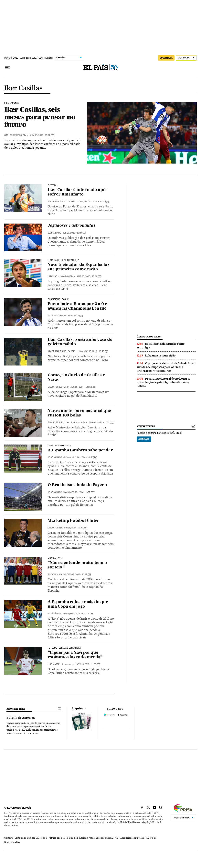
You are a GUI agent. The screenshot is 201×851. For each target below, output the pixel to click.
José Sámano (55, 457)
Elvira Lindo (54, 233)
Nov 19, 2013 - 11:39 (88, 664)
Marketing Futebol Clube (73, 521)
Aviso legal (41, 838)
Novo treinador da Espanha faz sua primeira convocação (78, 267)
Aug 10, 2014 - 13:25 (82, 387)
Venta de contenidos (25, 838)
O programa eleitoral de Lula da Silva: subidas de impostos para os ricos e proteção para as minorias (166, 367)
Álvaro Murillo (56, 422)
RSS (147, 838)
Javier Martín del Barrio (61, 201)
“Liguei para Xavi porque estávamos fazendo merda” (75, 655)
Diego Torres (55, 387)
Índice (153, 838)
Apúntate (143, 439)
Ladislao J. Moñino (58, 276)
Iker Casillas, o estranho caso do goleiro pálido (80, 342)
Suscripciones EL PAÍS (107, 838)
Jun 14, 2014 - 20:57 (84, 457)
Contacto (9, 838)
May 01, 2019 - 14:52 (96, 201)
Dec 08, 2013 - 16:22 (79, 574)
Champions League (58, 299)
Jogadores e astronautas (71, 226)
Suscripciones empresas (132, 838)
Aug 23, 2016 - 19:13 (71, 315)
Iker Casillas (23, 88)
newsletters (146, 426)
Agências (53, 315)
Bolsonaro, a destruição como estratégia (161, 345)
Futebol (52, 185)
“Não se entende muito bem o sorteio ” (77, 565)
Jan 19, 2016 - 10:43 (96, 351)
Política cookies (56, 838)
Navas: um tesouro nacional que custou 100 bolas (79, 413)
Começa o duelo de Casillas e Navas (76, 377)
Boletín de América (20, 717)
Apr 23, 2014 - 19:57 (82, 492)
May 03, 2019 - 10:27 (42, 135)
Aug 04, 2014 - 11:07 (101, 422)
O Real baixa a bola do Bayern (77, 485)
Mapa (92, 838)
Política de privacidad (77, 838)
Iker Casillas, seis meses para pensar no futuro (39, 117)
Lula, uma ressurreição (160, 355)
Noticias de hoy (12, 842)
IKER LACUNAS (11, 103)
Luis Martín (54, 664)
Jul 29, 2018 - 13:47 (74, 233)
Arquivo (77, 708)
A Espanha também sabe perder (80, 450)
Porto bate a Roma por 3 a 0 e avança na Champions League (77, 306)
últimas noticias (149, 336)
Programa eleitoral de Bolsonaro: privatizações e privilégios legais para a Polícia (163, 382)
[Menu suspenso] (7, 68)
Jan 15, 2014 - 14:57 (75, 527)
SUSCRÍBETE (166, 57)
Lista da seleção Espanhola (63, 260)
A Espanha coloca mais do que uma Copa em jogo (78, 604)
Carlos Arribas (13, 135)
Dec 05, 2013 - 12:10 (82, 613)
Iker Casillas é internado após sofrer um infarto (77, 192)
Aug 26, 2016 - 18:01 (89, 276)
